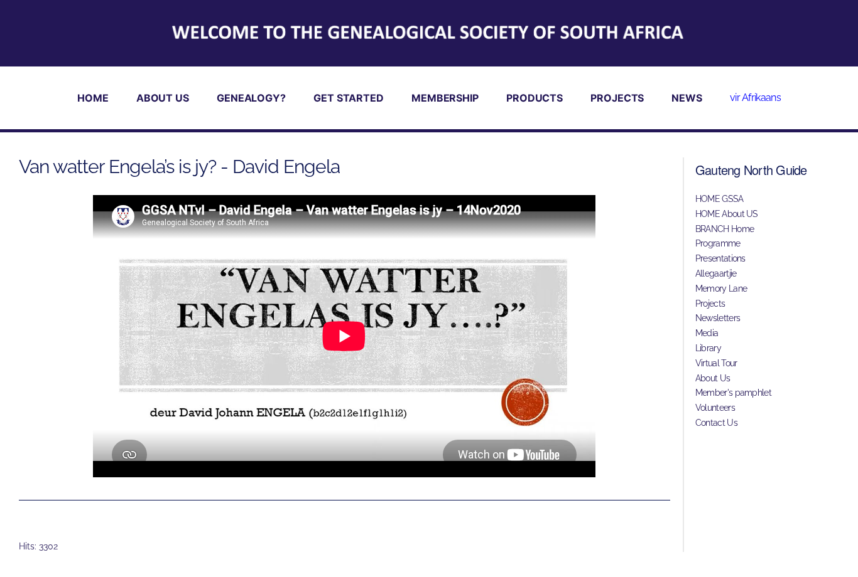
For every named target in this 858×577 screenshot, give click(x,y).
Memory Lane (721, 288)
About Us (712, 378)
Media (707, 333)
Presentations (720, 258)
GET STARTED (348, 98)
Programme (718, 243)
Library (708, 348)
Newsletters (717, 318)
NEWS (686, 98)
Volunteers (715, 408)
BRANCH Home (724, 229)
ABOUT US (162, 98)
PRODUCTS (534, 98)
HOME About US (726, 214)
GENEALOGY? (251, 98)
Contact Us (716, 423)
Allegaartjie (716, 273)
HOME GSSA (719, 199)
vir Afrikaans (755, 97)
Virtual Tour (716, 363)
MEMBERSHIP (445, 98)
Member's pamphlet (733, 393)
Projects (710, 304)
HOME (93, 98)
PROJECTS (617, 98)
